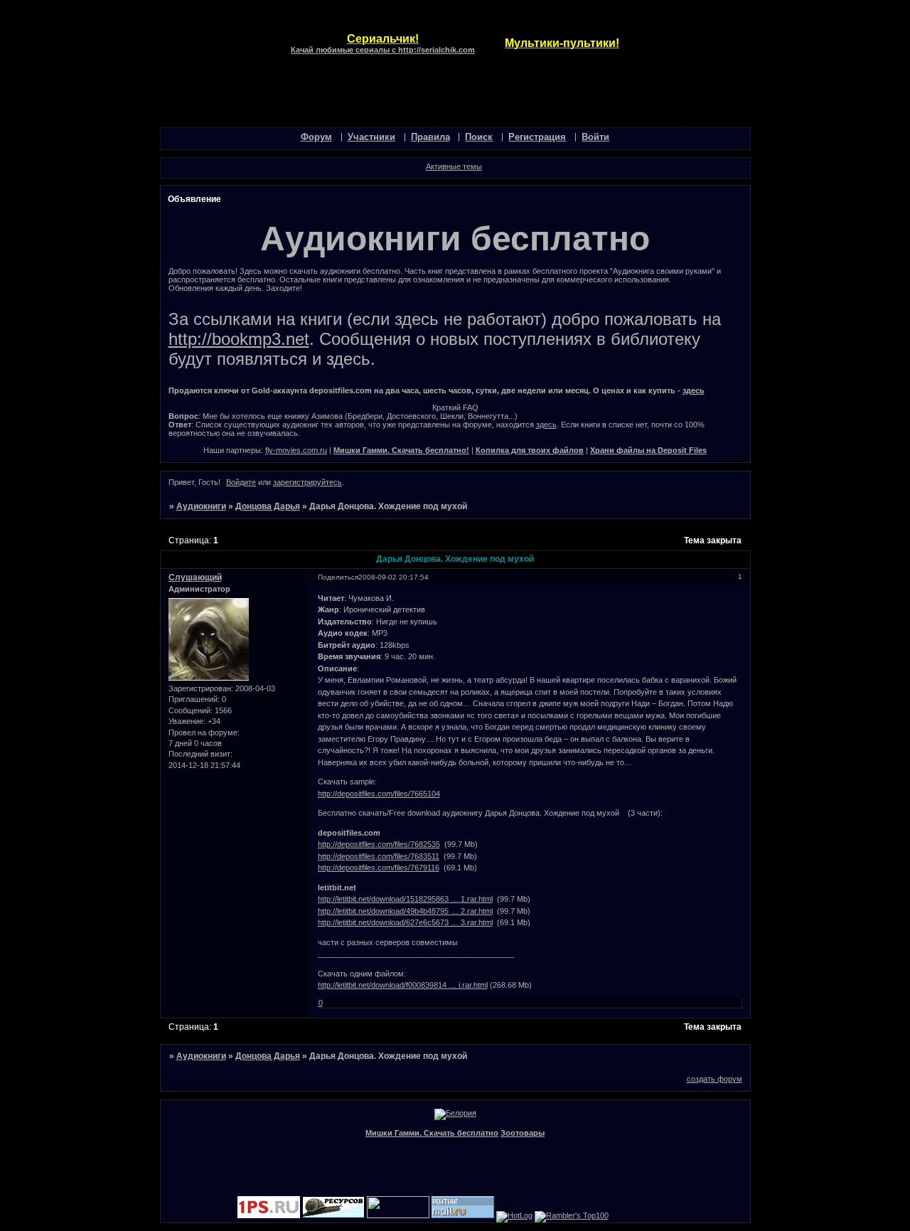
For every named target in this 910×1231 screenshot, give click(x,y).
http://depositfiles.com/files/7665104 (379, 793)
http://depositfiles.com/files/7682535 (379, 844)
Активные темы (454, 166)
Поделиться (338, 577)
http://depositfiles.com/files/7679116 (378, 867)
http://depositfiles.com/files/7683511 (378, 856)
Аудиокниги (201, 506)
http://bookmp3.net (238, 338)
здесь (693, 390)
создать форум (714, 1079)
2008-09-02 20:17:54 (393, 577)
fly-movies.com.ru (296, 450)
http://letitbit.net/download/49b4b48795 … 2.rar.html (405, 911)
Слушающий (195, 577)
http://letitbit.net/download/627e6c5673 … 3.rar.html (405, 922)
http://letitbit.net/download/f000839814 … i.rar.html (403, 985)
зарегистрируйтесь (307, 482)
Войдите (241, 482)
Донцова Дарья (267, 506)
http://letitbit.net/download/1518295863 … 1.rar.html (405, 899)
